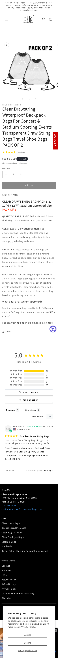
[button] (6, 19)
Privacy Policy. (28, 626)
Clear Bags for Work (12, 532)
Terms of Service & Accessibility (18, 593)
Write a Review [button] (30, 392)
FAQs (4, 574)
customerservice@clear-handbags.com (22, 509)
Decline (27, 642)
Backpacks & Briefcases (14, 527)
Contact (6, 565)
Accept (27, 634)
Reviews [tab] (10, 410)
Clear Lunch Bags (11, 523)
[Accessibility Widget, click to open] (52, 329)
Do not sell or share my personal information (25, 550)
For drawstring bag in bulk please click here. (28, 322)
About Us (6, 570)
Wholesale (7, 546)
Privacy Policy (9, 588)
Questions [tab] (30, 410)
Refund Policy (9, 584)
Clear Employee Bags (13, 537)
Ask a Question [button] (30, 399)
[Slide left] (22, 99)
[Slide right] (35, 99)
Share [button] (8, 331)
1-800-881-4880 (9, 505)
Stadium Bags (9, 541)
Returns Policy (9, 579)
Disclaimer (7, 598)
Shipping (5, 163)
